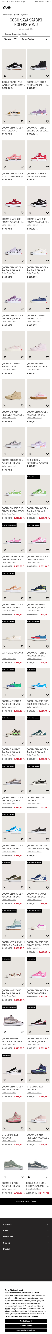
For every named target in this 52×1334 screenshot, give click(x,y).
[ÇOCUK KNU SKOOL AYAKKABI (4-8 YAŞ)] (38, 875)
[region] (26, 1307)
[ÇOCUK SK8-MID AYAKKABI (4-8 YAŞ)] (13, 1165)
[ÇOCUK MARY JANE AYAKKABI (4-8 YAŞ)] (13, 972)
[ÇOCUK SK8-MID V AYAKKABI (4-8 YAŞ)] (38, 586)
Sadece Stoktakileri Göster (16, 34)
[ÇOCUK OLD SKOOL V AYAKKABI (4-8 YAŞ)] (13, 249)
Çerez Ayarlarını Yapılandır (26, 1330)
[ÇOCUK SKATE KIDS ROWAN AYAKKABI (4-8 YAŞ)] (13, 201)
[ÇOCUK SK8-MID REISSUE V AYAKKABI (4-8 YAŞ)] (38, 345)
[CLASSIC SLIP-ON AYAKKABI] (38, 779)
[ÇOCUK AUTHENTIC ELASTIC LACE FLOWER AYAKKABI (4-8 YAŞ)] (38, 109)
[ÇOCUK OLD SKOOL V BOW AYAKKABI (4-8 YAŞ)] (38, 972)
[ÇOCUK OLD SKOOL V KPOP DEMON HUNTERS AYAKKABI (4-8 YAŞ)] (13, 109)
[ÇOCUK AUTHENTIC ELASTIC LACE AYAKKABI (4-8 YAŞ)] (38, 297)
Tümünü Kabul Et (26, 1321)
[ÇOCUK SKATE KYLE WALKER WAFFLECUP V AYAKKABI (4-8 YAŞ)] (14, 64)
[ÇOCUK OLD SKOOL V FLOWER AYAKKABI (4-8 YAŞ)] (13, 155)
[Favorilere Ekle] (22, 75)
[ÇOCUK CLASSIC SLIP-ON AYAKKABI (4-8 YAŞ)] (13, 490)
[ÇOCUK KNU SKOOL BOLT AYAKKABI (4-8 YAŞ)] (38, 155)
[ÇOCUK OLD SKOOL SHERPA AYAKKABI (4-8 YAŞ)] (38, 1165)
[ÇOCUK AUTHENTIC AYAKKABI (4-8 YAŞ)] (38, 634)
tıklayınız (35, 1316)
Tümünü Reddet (26, 1325)
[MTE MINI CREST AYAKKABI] (38, 1068)
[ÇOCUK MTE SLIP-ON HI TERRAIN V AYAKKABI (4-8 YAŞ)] (13, 924)
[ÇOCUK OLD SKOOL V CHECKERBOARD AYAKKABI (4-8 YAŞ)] (38, 538)
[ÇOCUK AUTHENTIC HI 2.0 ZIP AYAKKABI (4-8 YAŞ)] (38, 64)
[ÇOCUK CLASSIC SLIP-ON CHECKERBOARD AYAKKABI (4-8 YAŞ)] (13, 538)
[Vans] (6, 7)
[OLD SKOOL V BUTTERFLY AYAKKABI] (38, 442)
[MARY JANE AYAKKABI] (13, 634)
